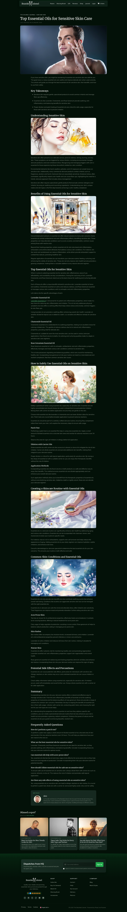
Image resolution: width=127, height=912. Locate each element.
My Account (74, 889)
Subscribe (53, 882)
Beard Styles (94, 885)
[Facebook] (28, 897)
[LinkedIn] (43, 897)
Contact (72, 882)
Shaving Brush (55, 892)
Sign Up (99, 864)
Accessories (54, 895)
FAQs (71, 885)
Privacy (23, 907)
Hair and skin (41, 14)
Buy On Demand (55, 885)
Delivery (72, 892)
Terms (29, 907)
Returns (72, 895)
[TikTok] (35, 897)
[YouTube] (39, 897)
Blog (91, 882)
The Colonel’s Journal (27, 14)
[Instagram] (24, 897)
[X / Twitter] (32, 897)
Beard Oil (53, 889)
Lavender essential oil (38, 301)
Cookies (35, 907)
